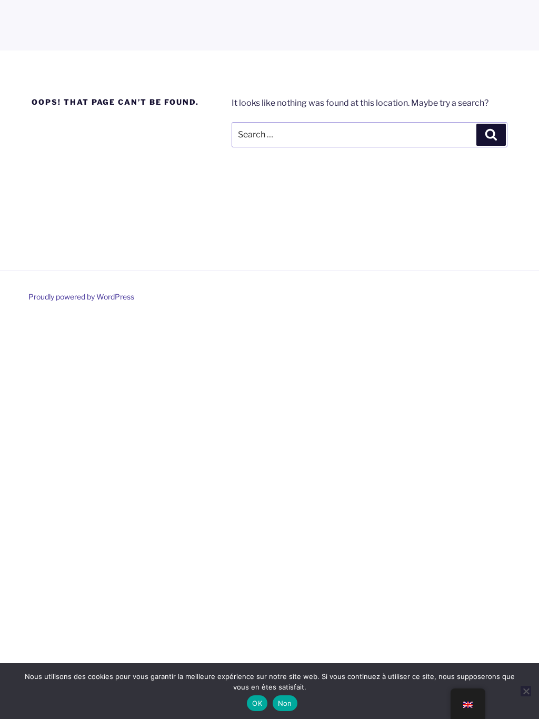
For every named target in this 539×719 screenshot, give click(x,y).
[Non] (526, 691)
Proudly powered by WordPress (81, 296)
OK (257, 703)
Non (285, 703)
